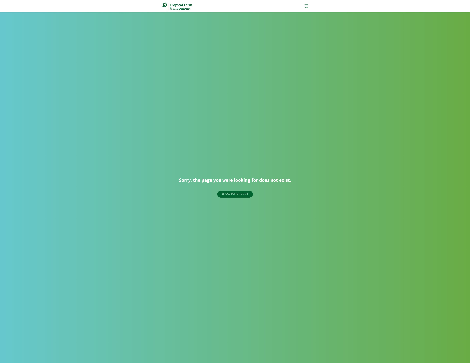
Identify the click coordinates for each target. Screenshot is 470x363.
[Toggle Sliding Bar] (306, 6)
